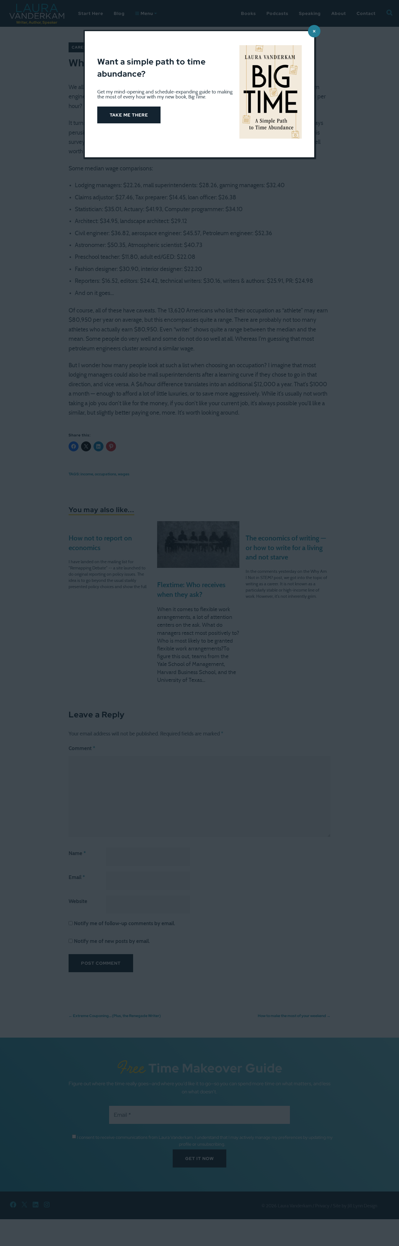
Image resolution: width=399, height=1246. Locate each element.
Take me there (129, 115)
